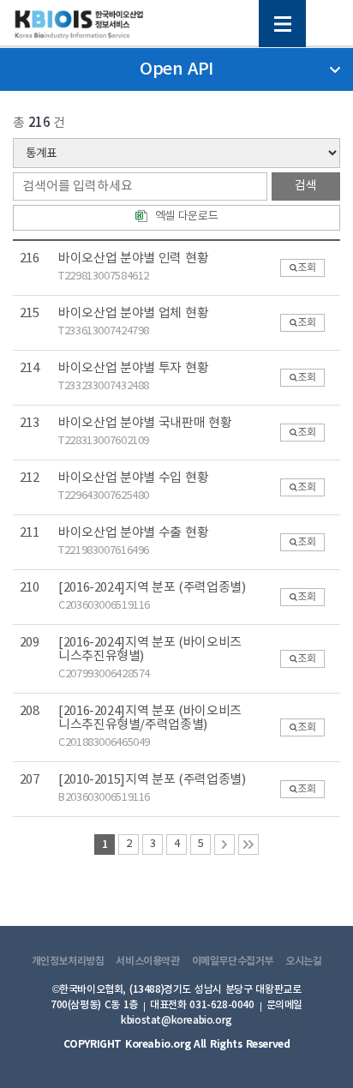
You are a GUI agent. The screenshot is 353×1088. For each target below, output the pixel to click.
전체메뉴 (282, 23)
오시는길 (303, 961)
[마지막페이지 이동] (248, 844)
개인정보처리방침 (68, 961)
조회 (306, 268)
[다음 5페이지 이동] (224, 844)
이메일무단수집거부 (233, 961)
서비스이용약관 (147, 961)
